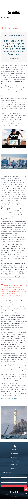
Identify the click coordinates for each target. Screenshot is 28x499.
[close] (26, 10)
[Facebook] (1, 17)
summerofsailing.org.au (9, 398)
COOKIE (14, 464)
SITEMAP (14, 457)
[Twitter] (4, 17)
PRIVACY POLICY (14, 461)
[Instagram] (8, 17)
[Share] (26, 489)
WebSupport (14, 496)
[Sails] (14, 12)
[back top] (26, 493)
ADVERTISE (14, 454)
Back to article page (10, 28)
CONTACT (14, 468)
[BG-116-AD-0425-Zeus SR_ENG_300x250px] (14, 139)
